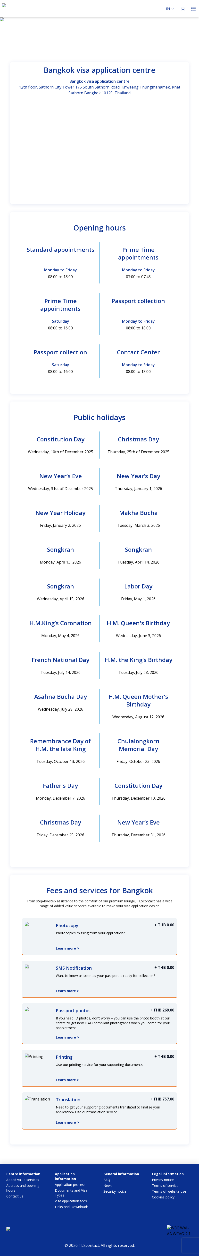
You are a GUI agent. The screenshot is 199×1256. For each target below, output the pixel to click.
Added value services (22, 1179)
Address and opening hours (22, 1188)
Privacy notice (163, 1179)
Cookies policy (163, 1197)
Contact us (14, 1196)
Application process (70, 1184)
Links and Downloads (72, 1206)
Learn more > (67, 948)
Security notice (114, 1191)
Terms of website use (169, 1191)
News (107, 1185)
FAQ (106, 1179)
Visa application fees (71, 1201)
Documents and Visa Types (71, 1192)
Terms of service (165, 1185)
